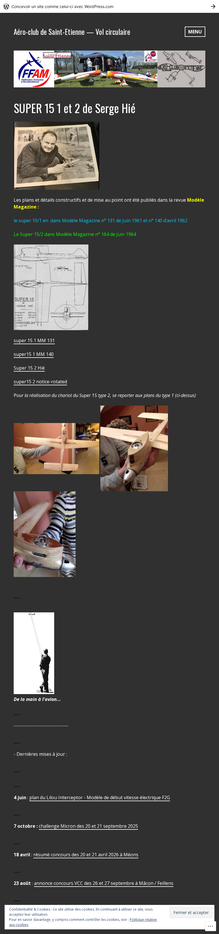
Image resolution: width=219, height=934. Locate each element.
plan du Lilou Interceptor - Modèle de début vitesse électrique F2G (99, 797)
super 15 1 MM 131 (34, 340)
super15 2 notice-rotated (40, 381)
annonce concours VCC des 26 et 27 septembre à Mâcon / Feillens (103, 883)
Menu (195, 32)
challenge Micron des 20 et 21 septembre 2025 (88, 826)
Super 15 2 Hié (29, 368)
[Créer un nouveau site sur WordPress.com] (109, 6)
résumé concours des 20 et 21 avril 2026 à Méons (85, 854)
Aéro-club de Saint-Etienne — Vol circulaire (72, 31)
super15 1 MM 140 (34, 354)
